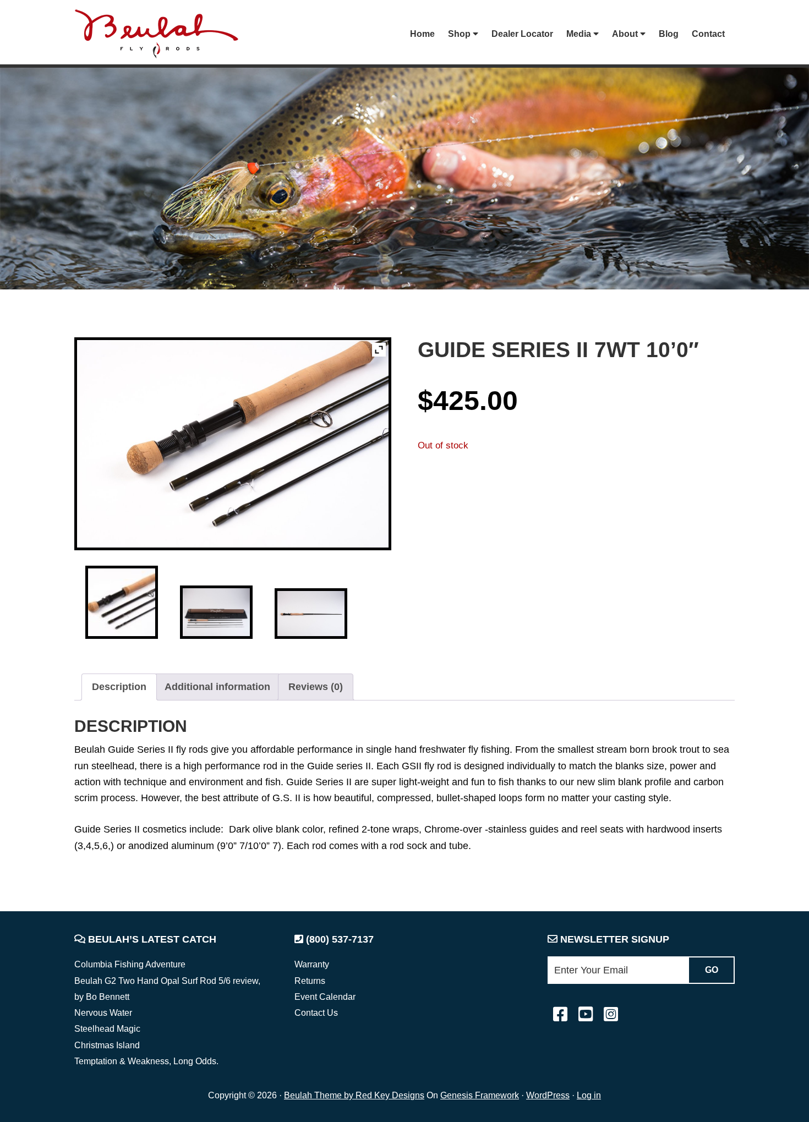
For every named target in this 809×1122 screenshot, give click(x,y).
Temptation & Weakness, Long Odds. (146, 1061)
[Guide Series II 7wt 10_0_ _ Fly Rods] (121, 602)
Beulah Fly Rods (161, 34)
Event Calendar (325, 996)
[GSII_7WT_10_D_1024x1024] (311, 613)
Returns (309, 981)
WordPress (548, 1095)
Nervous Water (103, 1012)
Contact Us (316, 1012)
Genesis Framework (479, 1095)
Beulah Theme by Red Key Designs (354, 1095)
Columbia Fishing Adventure (129, 964)
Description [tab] (119, 686)
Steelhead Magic (107, 1028)
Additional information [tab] (217, 686)
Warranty (311, 964)
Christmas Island (107, 1045)
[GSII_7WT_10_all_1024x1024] (216, 612)
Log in (589, 1095)
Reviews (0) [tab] (315, 686)
